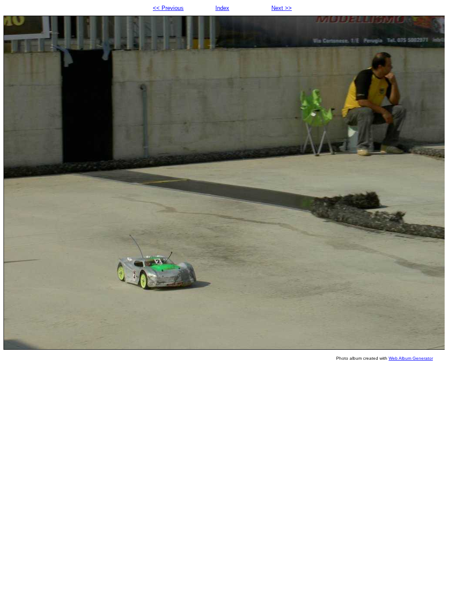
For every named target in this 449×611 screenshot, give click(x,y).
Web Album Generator (411, 358)
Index (222, 8)
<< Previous (168, 8)
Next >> (281, 8)
